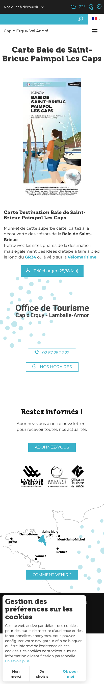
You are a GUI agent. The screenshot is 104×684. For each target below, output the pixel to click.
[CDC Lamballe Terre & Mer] (32, 476)
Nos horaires (55, 366)
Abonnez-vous (52, 447)
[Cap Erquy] (52, 311)
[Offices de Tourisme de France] (77, 476)
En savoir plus (17, 661)
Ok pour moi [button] (70, 674)
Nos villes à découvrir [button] (21, 7)
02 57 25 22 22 (55, 352)
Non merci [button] (16, 674)
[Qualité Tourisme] (57, 476)
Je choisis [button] (42, 674)
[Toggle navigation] (95, 31)
